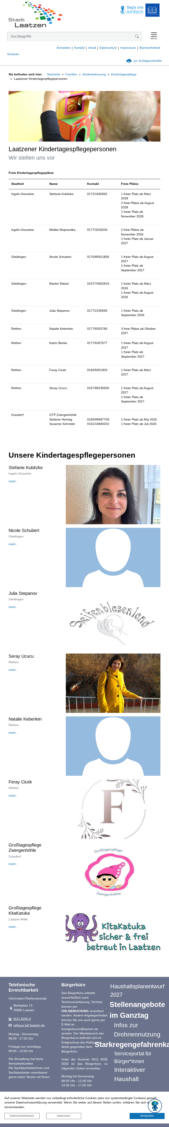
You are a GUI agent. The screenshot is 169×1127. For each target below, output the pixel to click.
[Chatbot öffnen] (155, 1106)
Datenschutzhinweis (22, 1115)
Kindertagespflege (123, 74)
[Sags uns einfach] (132, 10)
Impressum (63, 1115)
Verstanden (147, 1115)
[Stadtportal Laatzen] (36, 14)
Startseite (53, 74)
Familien (71, 74)
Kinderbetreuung (94, 74)
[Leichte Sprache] (152, 10)
